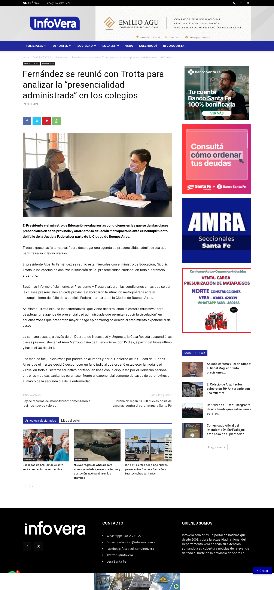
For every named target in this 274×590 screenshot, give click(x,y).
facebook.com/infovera (138, 549)
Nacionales (61, 57)
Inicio (26, 57)
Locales (109, 46)
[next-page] (32, 486)
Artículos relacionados (40, 420)
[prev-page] (25, 486)
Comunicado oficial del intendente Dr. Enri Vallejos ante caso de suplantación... (227, 430)
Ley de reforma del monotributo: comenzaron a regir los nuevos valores (56, 403)
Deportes (60, 46)
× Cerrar (262, 570)
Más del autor (70, 420)
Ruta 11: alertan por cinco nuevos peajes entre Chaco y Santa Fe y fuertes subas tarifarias (146, 469)
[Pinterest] (46, 121)
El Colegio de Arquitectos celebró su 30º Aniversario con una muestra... (228, 389)
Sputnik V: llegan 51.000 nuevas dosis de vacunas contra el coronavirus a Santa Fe (142, 403)
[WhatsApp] (56, 121)
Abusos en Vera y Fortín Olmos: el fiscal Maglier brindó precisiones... (229, 368)
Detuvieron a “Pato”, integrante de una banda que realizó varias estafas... (229, 409)
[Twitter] (248, 3)
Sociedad (85, 46)
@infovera (125, 555)
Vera (129, 46)
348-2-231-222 (133, 536)
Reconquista (174, 46)
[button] (234, 2)
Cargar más (215, 447)
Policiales (34, 46)
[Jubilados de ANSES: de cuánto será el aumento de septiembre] (46, 445)
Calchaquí (148, 46)
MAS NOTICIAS (42, 57)
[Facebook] (241, 3)
